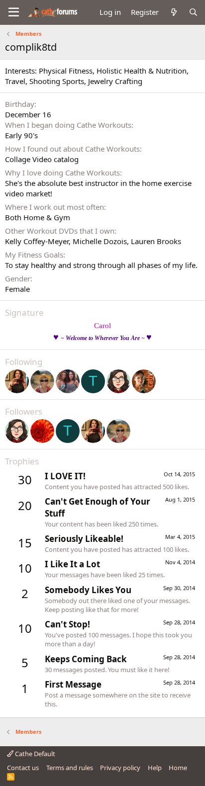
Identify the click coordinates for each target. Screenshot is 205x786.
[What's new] (173, 12)
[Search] (193, 12)
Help (155, 767)
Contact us (23, 767)
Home (178, 767)
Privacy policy (120, 767)
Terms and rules (69, 767)
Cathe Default (34, 753)
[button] (13, 12)
